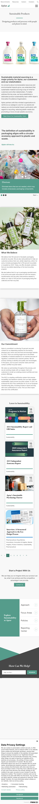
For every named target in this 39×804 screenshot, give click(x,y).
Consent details (6, 790)
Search (32, 672)
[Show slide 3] (5, 195)
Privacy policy (20, 790)
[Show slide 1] (1, 195)
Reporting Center (25, 629)
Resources (15, 2)
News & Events (5, 2)
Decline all (19, 798)
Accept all (19, 794)
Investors (31, 2)
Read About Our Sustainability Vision (14, 116)
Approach (25, 605)
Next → (35, 195)
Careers (23, 2)
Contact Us (19, 584)
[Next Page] (23, 555)
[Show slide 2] (3, 195)
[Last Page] (26, 555)
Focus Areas (26, 613)
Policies (24, 620)
